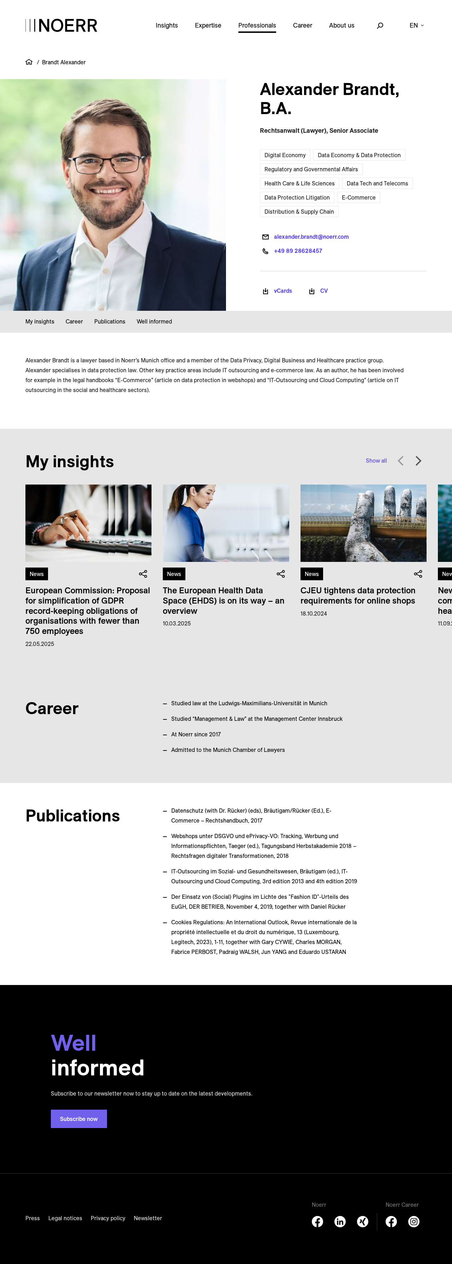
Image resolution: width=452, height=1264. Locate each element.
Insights (167, 25)
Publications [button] (109, 321)
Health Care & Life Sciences (299, 183)
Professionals (257, 25)
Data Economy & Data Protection (359, 155)
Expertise (208, 25)
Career (302, 25)
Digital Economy (285, 155)
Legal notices (65, 1218)
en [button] (414, 25)
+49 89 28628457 (298, 250)
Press (32, 1218)
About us (342, 25)
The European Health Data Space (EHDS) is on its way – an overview (224, 600)
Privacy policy (108, 1218)
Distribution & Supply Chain (299, 211)
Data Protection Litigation (297, 197)
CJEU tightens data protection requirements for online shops (358, 595)
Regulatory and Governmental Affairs (311, 169)
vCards (283, 290)
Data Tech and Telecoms (377, 183)
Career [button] (74, 321)
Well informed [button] (154, 321)
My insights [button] (39, 321)
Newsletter (148, 1218)
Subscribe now (79, 1118)
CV (324, 290)
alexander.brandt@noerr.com (311, 236)
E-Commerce (359, 197)
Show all (376, 460)
